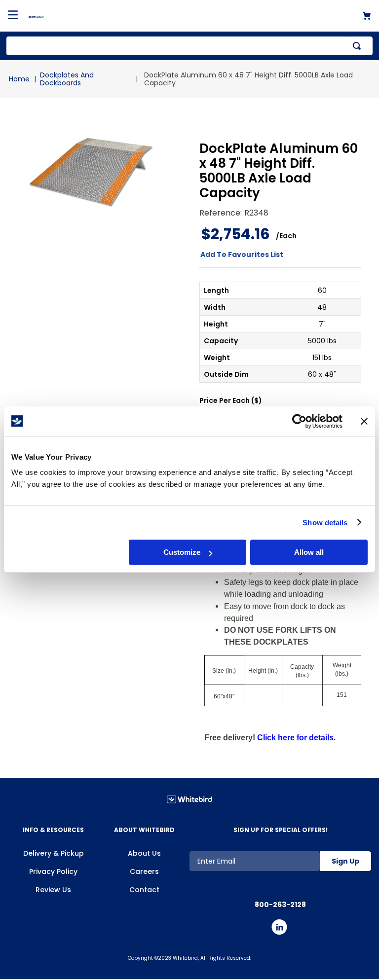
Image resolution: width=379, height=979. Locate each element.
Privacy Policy (53, 871)
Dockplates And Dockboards (67, 79)
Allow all (309, 552)
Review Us (53, 890)
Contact (144, 890)
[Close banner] (364, 421)
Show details (325, 522)
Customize (181, 552)
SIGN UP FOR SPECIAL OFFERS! (280, 830)
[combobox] (189, 45)
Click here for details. (296, 737)
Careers (144, 871)
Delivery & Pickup (53, 853)
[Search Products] (359, 45)
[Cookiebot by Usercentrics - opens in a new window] (299, 421)
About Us (144, 853)
